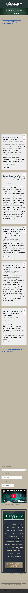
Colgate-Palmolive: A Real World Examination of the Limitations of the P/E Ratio (13, 178)
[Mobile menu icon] (2, 4)
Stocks (4, 181)
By (7, 144)
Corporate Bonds (9, 141)
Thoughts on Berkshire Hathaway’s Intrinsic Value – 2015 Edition (13, 267)
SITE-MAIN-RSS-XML (16, 584)
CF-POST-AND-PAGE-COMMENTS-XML (11, 583)
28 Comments (12, 272)
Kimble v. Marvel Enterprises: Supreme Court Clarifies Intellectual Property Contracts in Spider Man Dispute (13, 233)
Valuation (5, 142)
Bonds (4, 141)
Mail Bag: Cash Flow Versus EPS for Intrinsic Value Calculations (12, 313)
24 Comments (21, 144)
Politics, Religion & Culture (8, 239)
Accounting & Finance (7, 317)
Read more (5, 167)
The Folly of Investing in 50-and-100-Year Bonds (13, 138)
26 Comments (12, 183)
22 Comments (6, 320)
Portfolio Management (19, 141)
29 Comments (21, 240)
